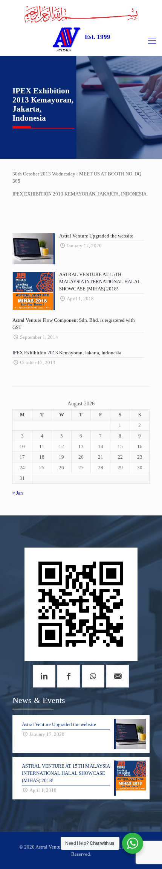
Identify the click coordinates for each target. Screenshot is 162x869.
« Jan (17, 493)
